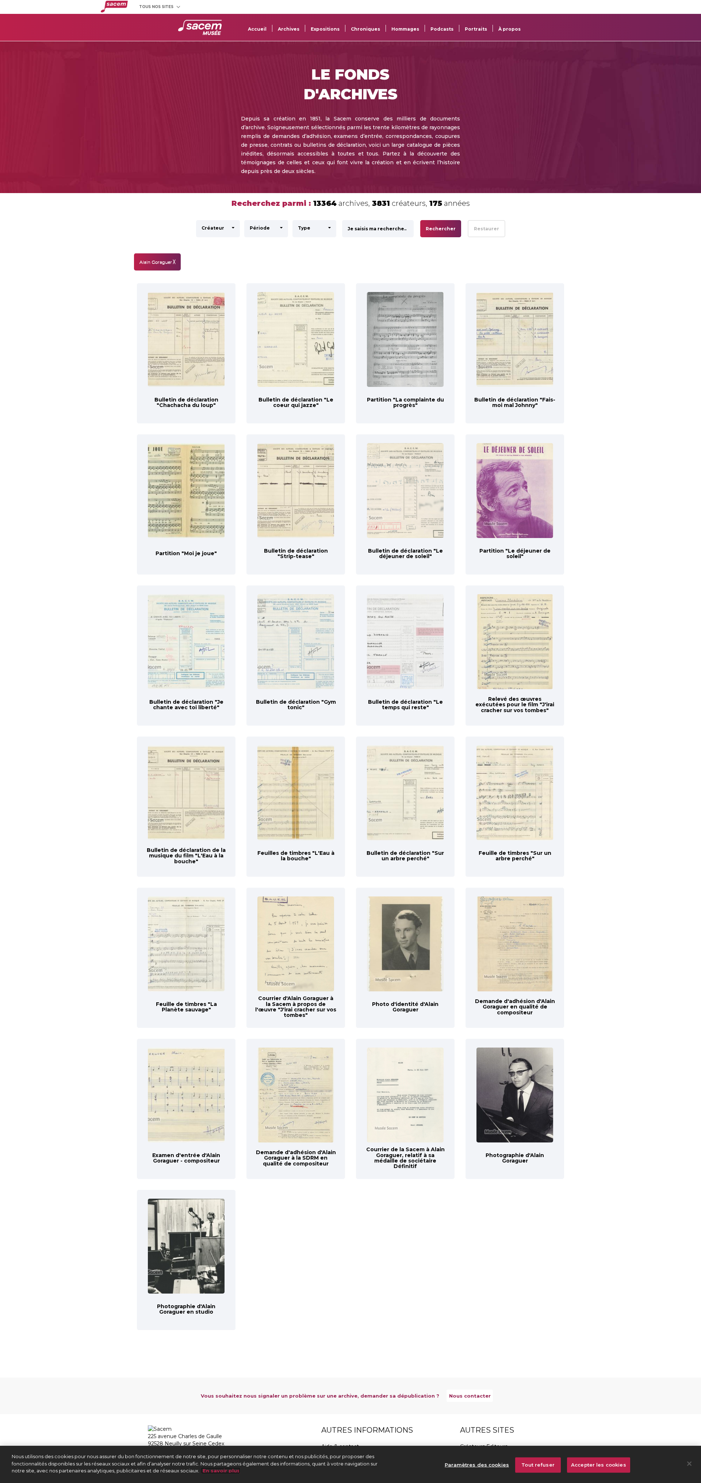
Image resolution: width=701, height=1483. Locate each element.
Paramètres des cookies (477, 1465)
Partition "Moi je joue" (186, 553)
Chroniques (365, 29)
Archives (288, 29)
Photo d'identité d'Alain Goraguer (405, 1007)
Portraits (476, 29)
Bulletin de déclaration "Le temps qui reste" (405, 705)
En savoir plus (220, 1471)
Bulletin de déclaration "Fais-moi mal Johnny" (514, 402)
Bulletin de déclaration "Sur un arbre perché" (405, 856)
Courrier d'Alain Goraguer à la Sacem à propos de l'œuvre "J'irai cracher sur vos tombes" (295, 1006)
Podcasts (441, 29)
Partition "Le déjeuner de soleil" (515, 554)
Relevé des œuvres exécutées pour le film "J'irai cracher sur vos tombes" (514, 705)
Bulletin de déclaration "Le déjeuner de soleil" (405, 554)
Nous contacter (470, 1396)
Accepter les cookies (598, 1465)
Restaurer (486, 228)
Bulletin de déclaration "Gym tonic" (296, 705)
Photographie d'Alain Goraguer (515, 1158)
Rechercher (441, 228)
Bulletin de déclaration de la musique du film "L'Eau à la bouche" (186, 856)
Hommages (405, 29)
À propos (509, 29)
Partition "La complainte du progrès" (405, 402)
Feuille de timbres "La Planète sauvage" (186, 1007)
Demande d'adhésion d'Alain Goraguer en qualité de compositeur (515, 1007)
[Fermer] (689, 1464)
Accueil (257, 29)
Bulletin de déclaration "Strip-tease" (296, 554)
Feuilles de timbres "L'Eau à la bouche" (295, 856)
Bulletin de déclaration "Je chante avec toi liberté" (186, 705)
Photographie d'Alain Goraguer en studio (186, 1309)
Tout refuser (538, 1465)
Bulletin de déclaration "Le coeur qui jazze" (295, 402)
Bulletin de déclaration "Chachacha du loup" (186, 402)
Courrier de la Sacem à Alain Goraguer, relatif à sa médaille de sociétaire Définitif (405, 1157)
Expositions (325, 29)
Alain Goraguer (157, 262)
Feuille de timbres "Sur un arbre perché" (515, 856)
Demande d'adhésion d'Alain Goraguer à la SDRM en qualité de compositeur (296, 1158)
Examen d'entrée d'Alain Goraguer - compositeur (186, 1158)
